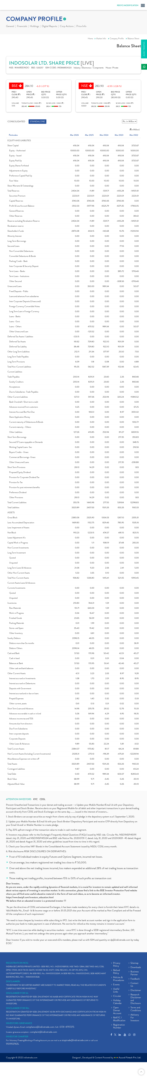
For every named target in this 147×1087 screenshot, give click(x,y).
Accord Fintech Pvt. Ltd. (130, 1057)
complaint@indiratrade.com (43, 1032)
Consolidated (16, 121)
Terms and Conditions (135, 1009)
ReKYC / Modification (119, 1019)
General (10, 26)
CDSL (42, 799)
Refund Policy (116, 972)
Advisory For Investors (134, 1017)
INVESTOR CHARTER (17, 1036)
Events (116, 984)
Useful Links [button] (116, 990)
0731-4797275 (67, 1027)
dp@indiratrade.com (120, 940)
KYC (35, 799)
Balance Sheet (133, 38)
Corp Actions (67, 26)
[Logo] (9, 5)
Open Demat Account (117, 1010)
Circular (117, 996)
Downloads (135, 967)
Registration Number (119, 1026)
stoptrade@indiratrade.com (75, 1040)
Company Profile (117, 38)
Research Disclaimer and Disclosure (135, 999)
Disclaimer (135, 990)
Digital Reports (49, 26)
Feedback (135, 979)
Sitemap (134, 963)
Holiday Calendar (117, 1002)
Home (90, 38)
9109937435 (12, 1044)
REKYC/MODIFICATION (127, 5)
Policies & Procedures (118, 979)
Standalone (37, 121)
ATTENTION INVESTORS (18, 799)
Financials (22, 26)
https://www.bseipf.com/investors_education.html (30, 897)
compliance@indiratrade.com (40, 1027)
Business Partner (134, 973)
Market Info (101, 38)
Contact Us (134, 985)
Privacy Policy (116, 965)
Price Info (81, 26)
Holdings (34, 26)
